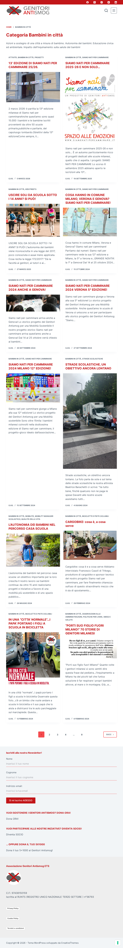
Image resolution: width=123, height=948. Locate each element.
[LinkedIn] (116, 2)
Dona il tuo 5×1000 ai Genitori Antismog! (29, 850)
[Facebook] (87, 2)
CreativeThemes (70, 942)
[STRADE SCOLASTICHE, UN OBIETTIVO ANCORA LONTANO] (90, 421)
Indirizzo (10, 786)
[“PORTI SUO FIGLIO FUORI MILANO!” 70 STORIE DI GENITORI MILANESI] (90, 648)
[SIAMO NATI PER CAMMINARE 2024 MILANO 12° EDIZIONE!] (33, 387)
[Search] (106, 10)
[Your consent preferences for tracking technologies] (118, 943)
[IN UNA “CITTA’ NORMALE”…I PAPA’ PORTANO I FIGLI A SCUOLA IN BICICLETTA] (33, 659)
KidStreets (30, 189)
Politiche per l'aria (92, 617)
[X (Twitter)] (94, 2)
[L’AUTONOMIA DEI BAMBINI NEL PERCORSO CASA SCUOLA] (33, 550)
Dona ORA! (12, 818)
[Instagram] (101, 2)
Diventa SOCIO (14, 834)
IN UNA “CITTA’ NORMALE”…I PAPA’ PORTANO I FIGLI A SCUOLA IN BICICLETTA (29, 623)
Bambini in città (26, 57)
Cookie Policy (12, 918)
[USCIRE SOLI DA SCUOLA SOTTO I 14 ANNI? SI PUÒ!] (33, 220)
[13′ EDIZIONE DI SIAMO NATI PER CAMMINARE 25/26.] (33, 87)
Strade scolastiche (92, 359)
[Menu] (114, 10)
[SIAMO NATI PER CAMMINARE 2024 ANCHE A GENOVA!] (33, 303)
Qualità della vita (30, 519)
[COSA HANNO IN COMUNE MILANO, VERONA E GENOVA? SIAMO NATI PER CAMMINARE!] (90, 222)
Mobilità (29, 516)
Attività (13, 57)
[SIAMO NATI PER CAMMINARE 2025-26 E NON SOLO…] (90, 107)
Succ (108, 734)
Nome (9, 758)
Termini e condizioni (15, 928)
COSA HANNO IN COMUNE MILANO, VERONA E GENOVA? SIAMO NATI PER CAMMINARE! (88, 199)
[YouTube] (109, 2)
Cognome (11, 772)
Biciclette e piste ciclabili (95, 516)
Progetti (39, 57)
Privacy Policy (12, 908)
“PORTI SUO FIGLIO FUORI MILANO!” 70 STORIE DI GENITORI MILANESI (84, 629)
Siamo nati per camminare (95, 57)
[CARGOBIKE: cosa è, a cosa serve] (90, 545)
